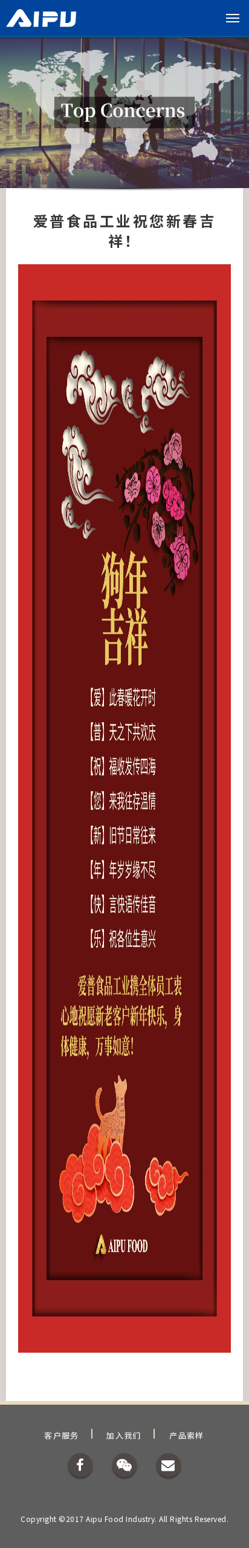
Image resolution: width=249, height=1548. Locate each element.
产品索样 (186, 1435)
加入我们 (123, 1435)
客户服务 (61, 1435)
